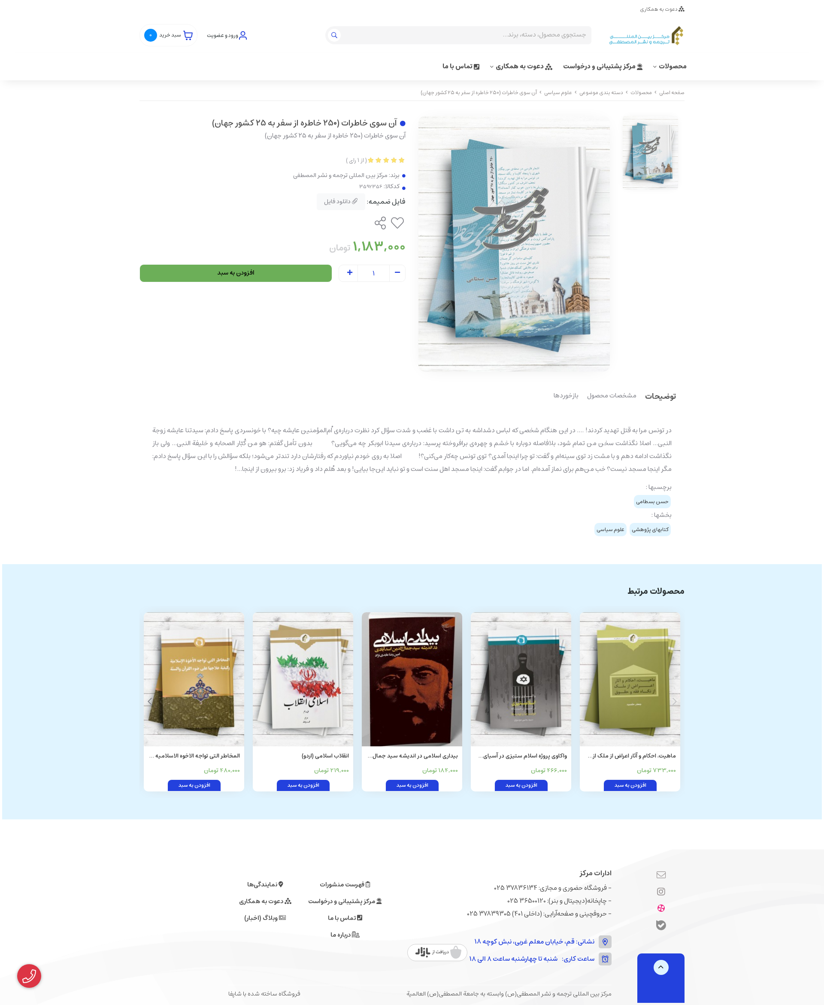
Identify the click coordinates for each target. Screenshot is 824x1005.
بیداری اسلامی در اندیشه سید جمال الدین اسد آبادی (415, 756)
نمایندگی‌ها (263, 885)
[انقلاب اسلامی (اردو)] (303, 679)
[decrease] (397, 273)
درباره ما (341, 935)
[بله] (661, 926)
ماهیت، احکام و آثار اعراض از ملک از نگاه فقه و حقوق (634, 756)
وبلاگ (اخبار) (261, 918)
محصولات (673, 66)
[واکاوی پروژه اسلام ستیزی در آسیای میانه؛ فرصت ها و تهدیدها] (521, 679)
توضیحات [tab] (660, 397)
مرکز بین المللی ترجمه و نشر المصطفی (340, 175)
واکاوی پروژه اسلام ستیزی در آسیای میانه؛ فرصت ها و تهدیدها (525, 756)
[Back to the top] (661, 967)
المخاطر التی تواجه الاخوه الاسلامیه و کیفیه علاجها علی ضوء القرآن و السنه (195, 756)
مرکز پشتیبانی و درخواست (600, 66)
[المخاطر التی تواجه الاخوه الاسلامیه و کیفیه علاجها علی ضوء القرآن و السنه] (194, 679)
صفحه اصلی (672, 92)
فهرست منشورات (343, 885)
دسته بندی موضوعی (601, 92)
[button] (149, 701)
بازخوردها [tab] (566, 396)
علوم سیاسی (558, 92)
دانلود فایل (338, 201)
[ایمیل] (661, 875)
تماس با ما (458, 66)
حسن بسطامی (652, 501)
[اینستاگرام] (661, 892)
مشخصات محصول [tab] (611, 396)
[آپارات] (661, 909)
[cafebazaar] (438, 952)
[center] (335, 35)
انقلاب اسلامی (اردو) (325, 756)
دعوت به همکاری (659, 9)
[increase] (349, 273)
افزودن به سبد (235, 273)
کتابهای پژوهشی (650, 529)
